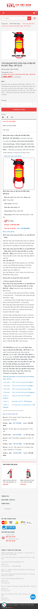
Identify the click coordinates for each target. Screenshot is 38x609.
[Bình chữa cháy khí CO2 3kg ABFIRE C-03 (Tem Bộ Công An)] (10, 473)
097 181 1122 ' (5, 566)
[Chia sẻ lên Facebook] (3, 117)
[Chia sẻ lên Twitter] (8, 117)
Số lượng (3, 100)
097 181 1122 (10, 537)
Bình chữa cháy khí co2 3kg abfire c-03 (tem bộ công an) (10, 482)
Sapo (11, 607)
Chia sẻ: (3, 114)
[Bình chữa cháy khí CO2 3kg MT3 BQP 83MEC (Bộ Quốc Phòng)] (27, 473)
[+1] (12, 117)
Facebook (7, 509)
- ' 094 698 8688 (16, 566)
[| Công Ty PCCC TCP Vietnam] (19, 5)
